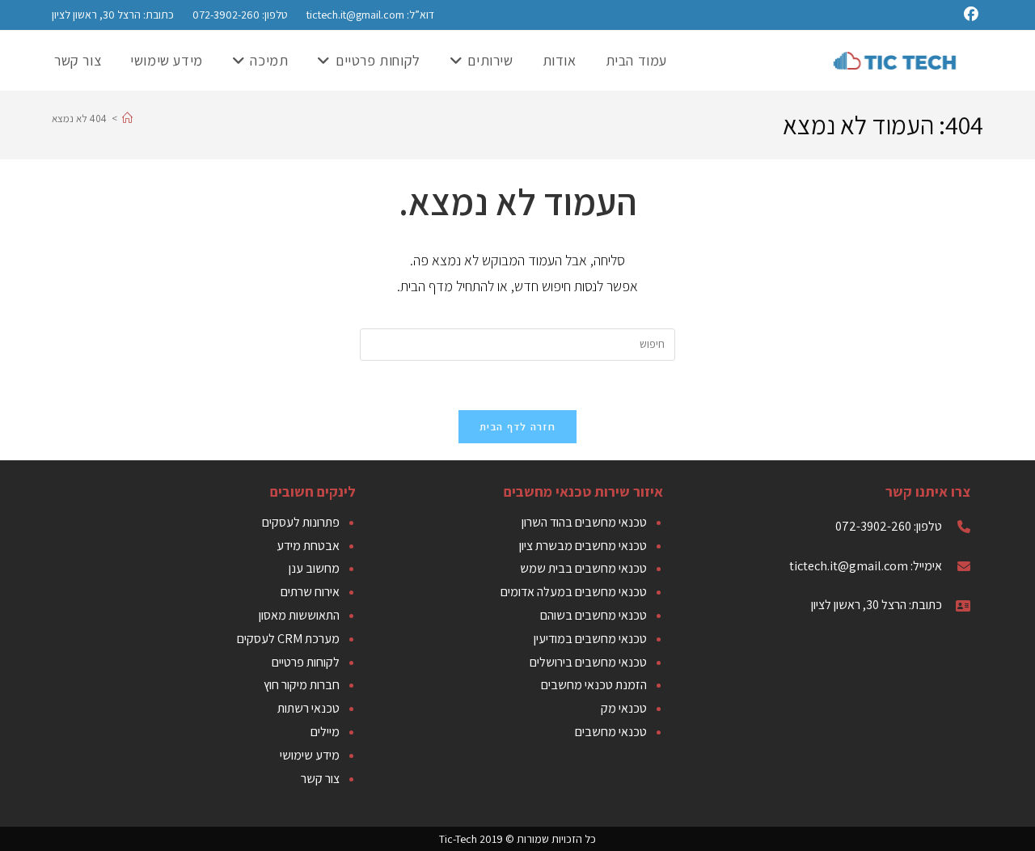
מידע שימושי (310, 755)
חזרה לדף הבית (517, 427)
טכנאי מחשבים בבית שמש (583, 568)
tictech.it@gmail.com (355, 14)
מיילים (325, 731)
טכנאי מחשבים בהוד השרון (584, 522)
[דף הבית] (127, 118)
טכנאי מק (624, 708)
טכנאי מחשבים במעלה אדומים (574, 591)
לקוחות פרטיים (306, 662)
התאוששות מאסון (299, 615)
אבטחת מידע (308, 545)
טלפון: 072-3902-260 (239, 14)
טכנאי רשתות (308, 708)
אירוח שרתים (310, 591)
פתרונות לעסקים (301, 522)
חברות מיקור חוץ (302, 684)
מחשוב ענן (314, 568)
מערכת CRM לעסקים (288, 638)
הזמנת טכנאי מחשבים (594, 684)
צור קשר (320, 778)
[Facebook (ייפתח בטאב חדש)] (973, 14)
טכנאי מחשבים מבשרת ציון (583, 545)
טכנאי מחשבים (611, 731)
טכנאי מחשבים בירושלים (588, 662)
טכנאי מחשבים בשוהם (593, 615)
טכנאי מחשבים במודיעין (590, 638)
